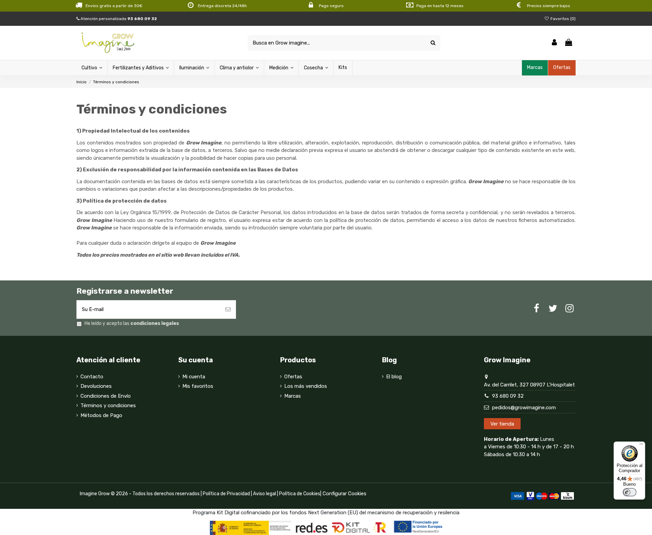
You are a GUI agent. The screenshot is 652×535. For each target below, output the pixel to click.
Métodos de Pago (101, 415)
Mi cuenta (193, 377)
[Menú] (641, 446)
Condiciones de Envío (105, 396)
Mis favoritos (197, 386)
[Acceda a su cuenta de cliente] (554, 43)
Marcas (292, 396)
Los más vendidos (305, 386)
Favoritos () (562, 18)
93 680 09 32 (508, 396)
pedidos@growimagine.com (524, 407)
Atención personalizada (118, 18)
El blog (394, 377)
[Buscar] (432, 43)
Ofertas (293, 377)
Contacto (91, 377)
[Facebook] (536, 308)
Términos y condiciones (108, 405)
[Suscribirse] (228, 309)
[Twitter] (553, 308)
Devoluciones (96, 386)
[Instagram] (569, 308)
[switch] (629, 492)
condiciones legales (154, 323)
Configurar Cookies (344, 493)
